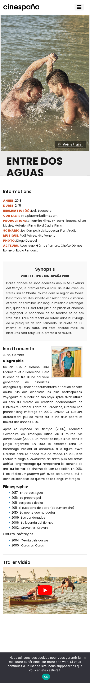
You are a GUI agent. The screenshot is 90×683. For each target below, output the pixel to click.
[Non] (85, 658)
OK (46, 676)
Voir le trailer (72, 144)
